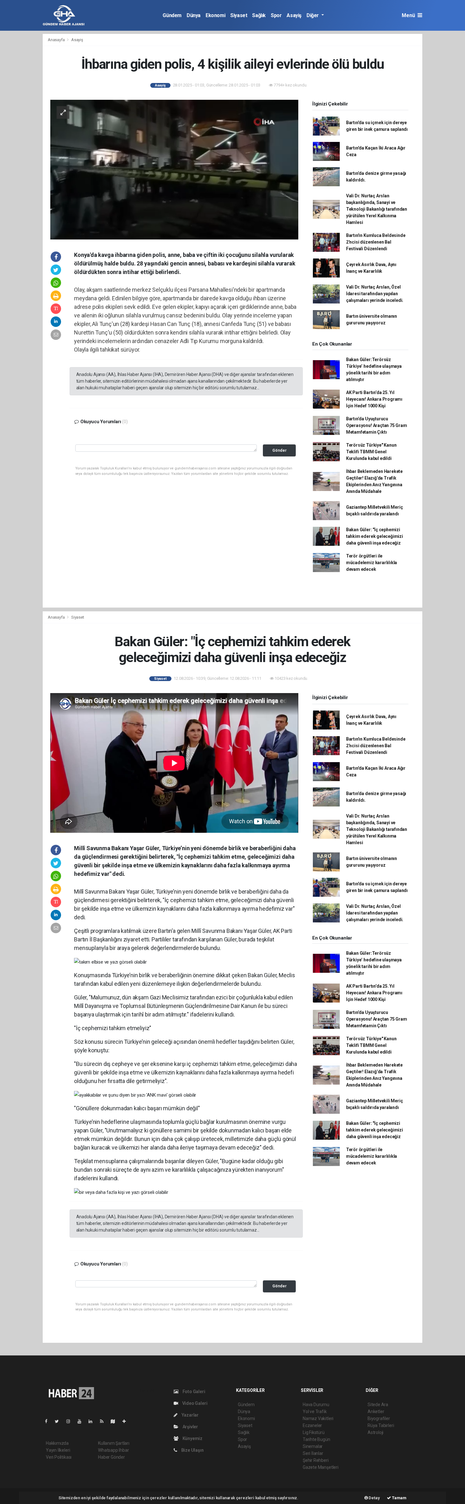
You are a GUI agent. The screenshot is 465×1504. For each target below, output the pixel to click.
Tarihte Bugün (316, 1439)
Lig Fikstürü (314, 1432)
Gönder (279, 450)
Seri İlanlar (313, 1453)
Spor (276, 15)
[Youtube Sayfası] (82, 1421)
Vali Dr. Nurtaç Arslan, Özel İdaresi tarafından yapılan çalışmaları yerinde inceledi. (374, 293)
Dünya (194, 15)
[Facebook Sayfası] (49, 1421)
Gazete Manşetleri (320, 1467)
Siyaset (238, 15)
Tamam (398, 1497)
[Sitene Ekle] (126, 1421)
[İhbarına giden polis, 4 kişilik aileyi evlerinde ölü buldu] (174, 169)
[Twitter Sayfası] (59, 1421)
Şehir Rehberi (316, 1460)
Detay (374, 1497)
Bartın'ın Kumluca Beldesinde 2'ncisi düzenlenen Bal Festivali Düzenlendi (376, 242)
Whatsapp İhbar (113, 1450)
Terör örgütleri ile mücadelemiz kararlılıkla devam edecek (371, 562)
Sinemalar (313, 1446)
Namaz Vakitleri (318, 1418)
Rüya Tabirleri (381, 1425)
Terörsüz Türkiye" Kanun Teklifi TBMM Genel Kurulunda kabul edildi (371, 452)
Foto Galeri (193, 1391)
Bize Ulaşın (192, 1450)
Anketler (376, 1411)
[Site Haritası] (115, 1421)
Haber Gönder (111, 1457)
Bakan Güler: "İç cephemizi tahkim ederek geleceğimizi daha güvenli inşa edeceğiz (374, 536)
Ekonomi (215, 15)
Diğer (313, 15)
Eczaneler (312, 1425)
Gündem (172, 15)
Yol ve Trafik (315, 1411)
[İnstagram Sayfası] (70, 1421)
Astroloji (375, 1432)
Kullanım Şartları (113, 1443)
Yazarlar (190, 1415)
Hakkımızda (57, 1443)
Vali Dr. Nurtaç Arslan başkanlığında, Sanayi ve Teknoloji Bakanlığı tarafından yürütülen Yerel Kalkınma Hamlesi (376, 209)
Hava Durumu (316, 1404)
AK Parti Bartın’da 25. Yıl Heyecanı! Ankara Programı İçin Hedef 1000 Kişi (374, 399)
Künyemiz (192, 1438)
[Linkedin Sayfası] (93, 1421)
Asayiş (294, 15)
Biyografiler (379, 1418)
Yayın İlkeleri (58, 1450)
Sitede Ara (378, 1404)
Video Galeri (194, 1403)
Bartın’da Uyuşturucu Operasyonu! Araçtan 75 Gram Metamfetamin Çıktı (376, 425)
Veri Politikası (58, 1457)
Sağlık (259, 15)
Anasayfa (56, 39)
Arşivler (190, 1426)
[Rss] (104, 1421)
